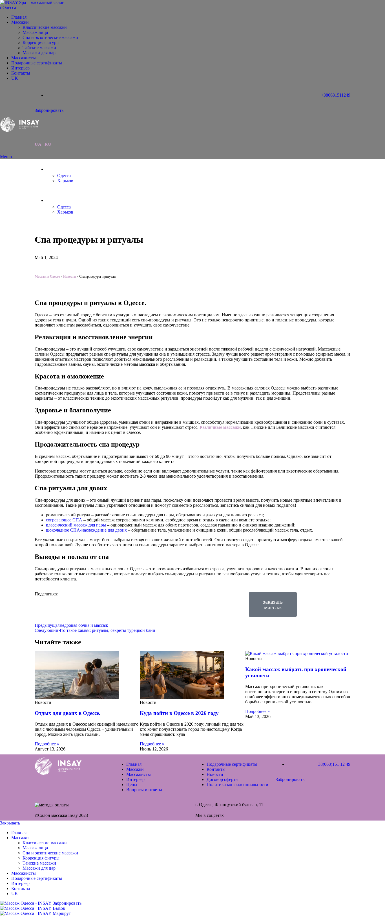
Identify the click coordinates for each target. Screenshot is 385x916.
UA (38, 144)
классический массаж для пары (76, 525)
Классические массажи (45, 27)
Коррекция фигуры (41, 42)
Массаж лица (35, 32)
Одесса (64, 175)
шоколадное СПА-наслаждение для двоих (86, 530)
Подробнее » (47, 743)
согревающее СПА (64, 519)
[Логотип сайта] (35, 7)
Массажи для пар (39, 52)
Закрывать (10, 823)
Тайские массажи (39, 47)
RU (48, 144)
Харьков (65, 180)
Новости (69, 277)
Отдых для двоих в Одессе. (67, 713)
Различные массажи (220, 427)
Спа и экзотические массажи (50, 37)
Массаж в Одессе (47, 277)
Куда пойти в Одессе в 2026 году (179, 713)
